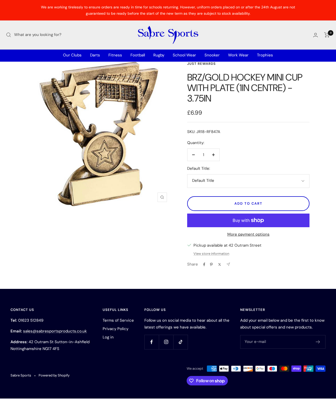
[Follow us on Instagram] (166, 342)
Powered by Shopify (54, 375)
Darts (95, 55)
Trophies (265, 55)
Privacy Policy (115, 328)
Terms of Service (118, 320)
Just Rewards (201, 63)
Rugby (158, 55)
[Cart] (327, 35)
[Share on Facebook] (204, 264)
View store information (211, 253)
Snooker (212, 55)
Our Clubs (72, 55)
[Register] (318, 342)
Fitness (115, 55)
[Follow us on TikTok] (180, 342)
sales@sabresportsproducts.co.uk (55, 331)
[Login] (315, 35)
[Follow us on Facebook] (151, 342)
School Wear (184, 55)
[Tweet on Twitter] (219, 264)
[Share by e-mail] (228, 264)
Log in (108, 337)
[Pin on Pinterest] (211, 264)
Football (137, 55)
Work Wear (238, 55)
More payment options (248, 234)
